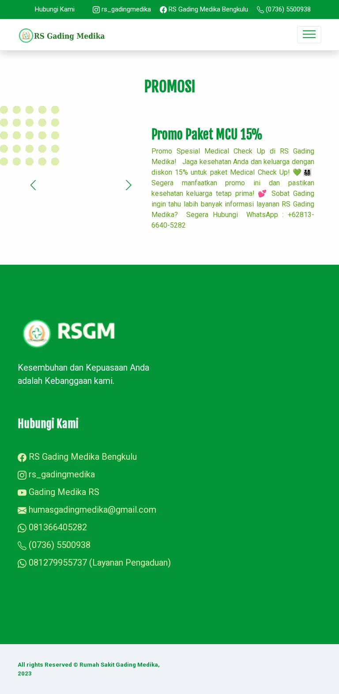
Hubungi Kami (55, 9)
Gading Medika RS (62, 492)
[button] (33, 185)
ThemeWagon (302, 664)
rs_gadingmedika (125, 9)
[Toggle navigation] (309, 34)
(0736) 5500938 (287, 9)
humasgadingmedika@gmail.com (92, 509)
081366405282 (56, 527)
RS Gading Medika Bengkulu (207, 9)
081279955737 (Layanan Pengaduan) (98, 562)
